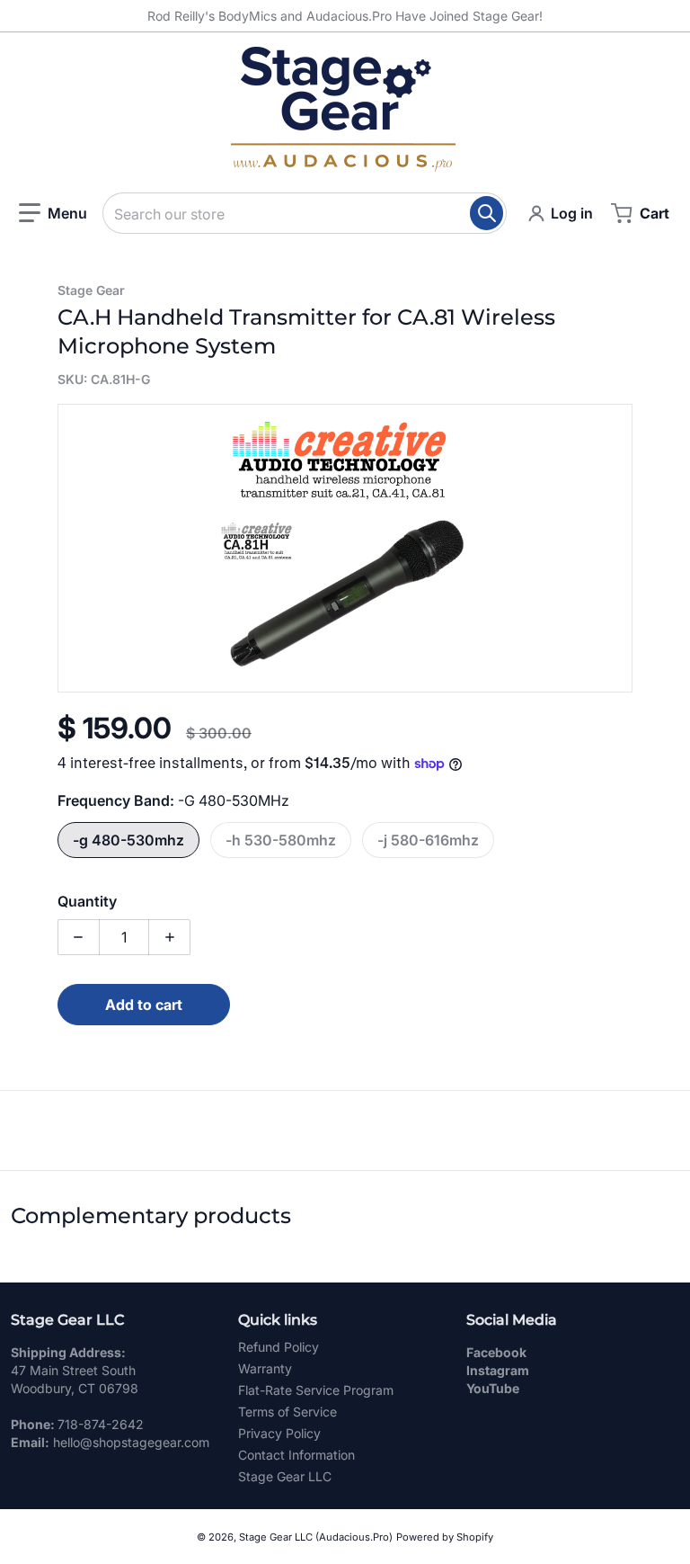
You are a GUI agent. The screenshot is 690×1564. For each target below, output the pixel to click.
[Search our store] (486, 213)
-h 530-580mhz (281, 840)
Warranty (265, 1368)
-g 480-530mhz (128, 840)
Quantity (87, 901)
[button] (53, 213)
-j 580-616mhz (428, 840)
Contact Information (296, 1454)
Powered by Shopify (444, 1537)
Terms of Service (287, 1411)
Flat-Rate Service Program (316, 1390)
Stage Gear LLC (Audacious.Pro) (316, 1537)
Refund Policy (278, 1346)
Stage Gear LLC (285, 1476)
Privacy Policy (279, 1433)
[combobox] (304, 213)
